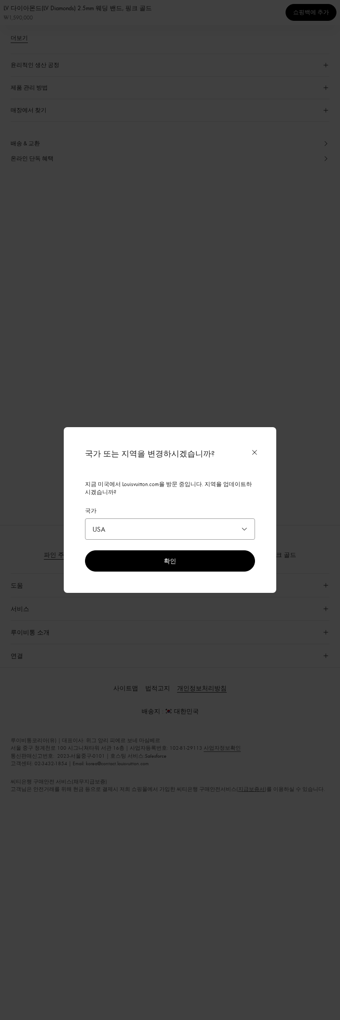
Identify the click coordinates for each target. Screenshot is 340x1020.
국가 (91, 510)
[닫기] (254, 452)
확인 (170, 561)
